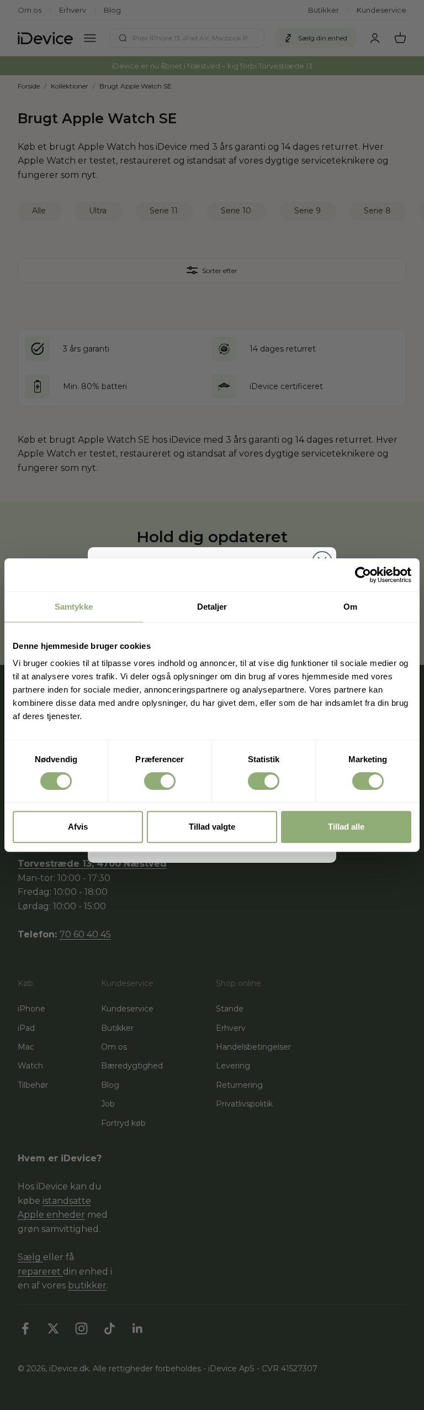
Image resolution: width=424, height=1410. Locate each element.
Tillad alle (346, 826)
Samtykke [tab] (74, 606)
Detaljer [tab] (212, 606)
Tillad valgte (212, 826)
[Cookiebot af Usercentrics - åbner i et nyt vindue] (363, 575)
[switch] (160, 781)
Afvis (78, 826)
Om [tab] (350, 606)
